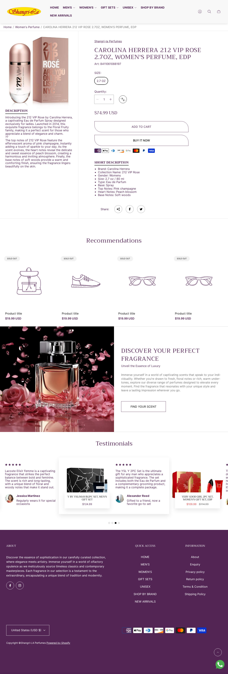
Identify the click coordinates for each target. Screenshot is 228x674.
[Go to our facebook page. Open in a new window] (10, 585)
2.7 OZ (101, 81)
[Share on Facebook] (130, 209)
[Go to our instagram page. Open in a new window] (20, 585)
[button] (109, 523)
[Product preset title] (29, 281)
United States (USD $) (26, 630)
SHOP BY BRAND (145, 594)
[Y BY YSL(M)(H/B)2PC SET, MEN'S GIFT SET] (87, 485)
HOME (145, 557)
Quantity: (100, 91)
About (195, 557)
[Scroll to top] (218, 652)
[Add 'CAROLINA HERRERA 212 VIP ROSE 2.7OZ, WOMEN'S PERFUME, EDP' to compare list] (123, 99)
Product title (13, 313)
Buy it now (141, 140)
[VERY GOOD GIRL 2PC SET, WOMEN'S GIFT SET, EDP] (197, 485)
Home (8, 27)
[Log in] (200, 11)
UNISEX (145, 586)
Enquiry (195, 564)
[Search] (209, 11)
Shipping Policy (195, 594)
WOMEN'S (145, 572)
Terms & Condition (195, 586)
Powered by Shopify (58, 642)
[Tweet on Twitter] (141, 209)
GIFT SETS (145, 579)
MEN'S (145, 564)
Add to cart (141, 126)
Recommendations (114, 240)
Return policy (195, 579)
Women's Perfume (27, 27)
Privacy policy (195, 572)
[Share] (118, 209)
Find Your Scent (143, 406)
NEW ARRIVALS (145, 601)
